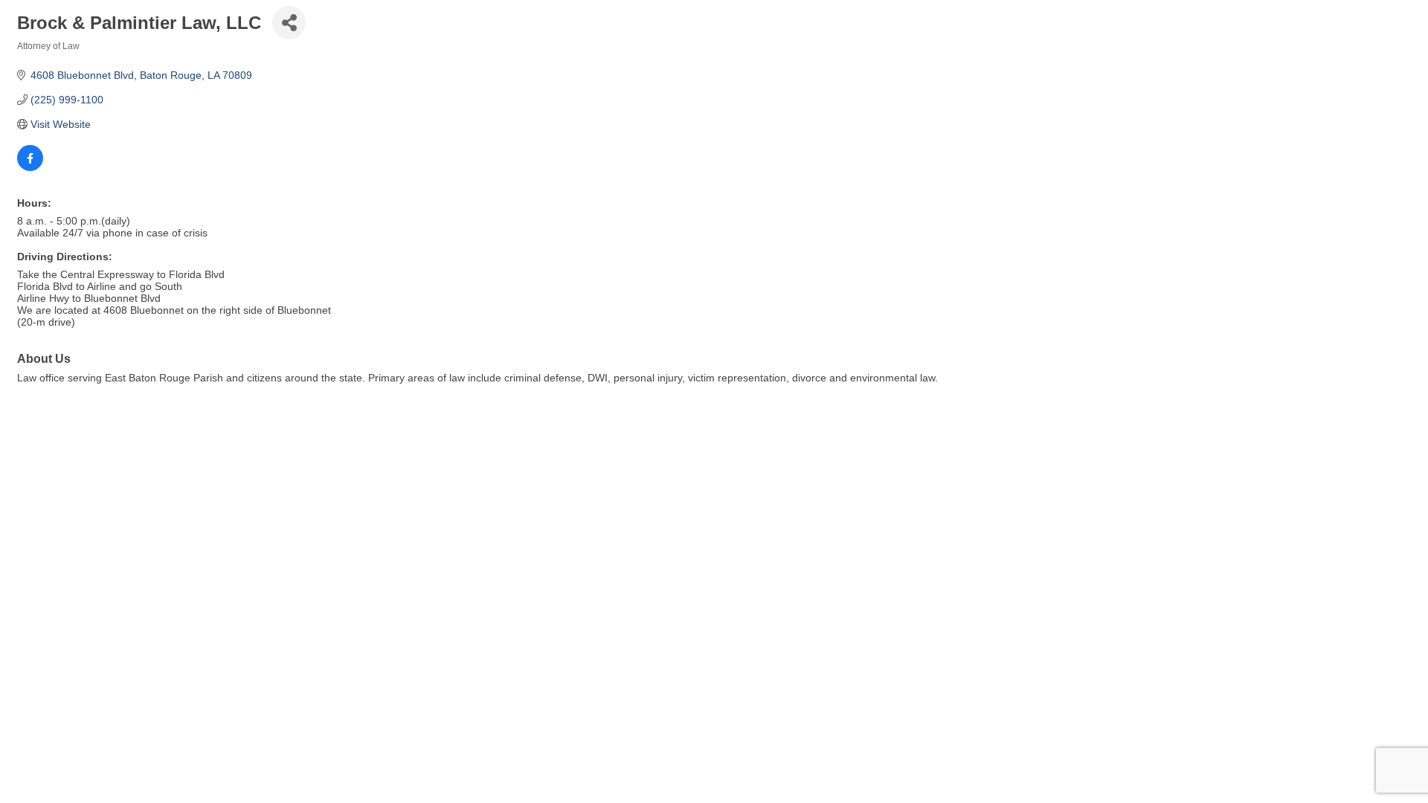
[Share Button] (289, 22)
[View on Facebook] (30, 167)
